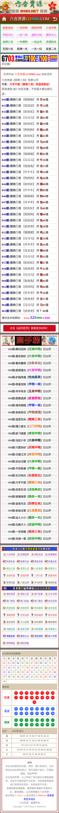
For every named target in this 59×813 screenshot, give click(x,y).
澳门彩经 (24, 601)
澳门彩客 (38, 594)
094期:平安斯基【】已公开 (29, 468)
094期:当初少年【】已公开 (29, 440)
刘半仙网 (24, 615)
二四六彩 (38, 575)
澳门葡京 (38, 601)
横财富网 (52, 622)
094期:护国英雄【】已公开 (29, 377)
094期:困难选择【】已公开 (29, 398)
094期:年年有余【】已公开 (29, 391)
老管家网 (24, 608)
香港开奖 (52, 575)
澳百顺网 (38, 636)
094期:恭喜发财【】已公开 (29, 384)
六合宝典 (38, 568)
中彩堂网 (38, 629)
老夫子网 (24, 629)
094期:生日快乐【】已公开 (29, 475)
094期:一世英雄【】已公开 (29, 531)
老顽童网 (38, 608)
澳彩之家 (24, 594)
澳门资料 (10, 601)
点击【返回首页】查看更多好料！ (29, 328)
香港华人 (52, 568)
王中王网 (52, 594)
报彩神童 (24, 643)
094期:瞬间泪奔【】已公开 (29, 349)
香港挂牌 (24, 554)
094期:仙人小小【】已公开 (29, 517)
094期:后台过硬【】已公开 (29, 461)
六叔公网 (24, 582)
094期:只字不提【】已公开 (29, 482)
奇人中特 (52, 636)
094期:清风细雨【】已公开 (29, 405)
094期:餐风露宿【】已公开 (29, 363)
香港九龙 (24, 568)
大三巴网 (24, 622)
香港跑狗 (52, 554)
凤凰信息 (52, 561)
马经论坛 (10, 629)
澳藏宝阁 (10, 636)
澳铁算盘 (10, 643)
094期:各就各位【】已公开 (29, 412)
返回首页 (4, 18)
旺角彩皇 (10, 561)
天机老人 (52, 629)
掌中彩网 (52, 615)
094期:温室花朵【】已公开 (29, 419)
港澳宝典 (10, 608)
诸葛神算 (10, 615)
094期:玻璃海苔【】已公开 (29, 496)
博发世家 (38, 561)
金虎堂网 (10, 622)
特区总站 (38, 554)
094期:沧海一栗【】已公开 (29, 538)
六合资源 (10, 554)
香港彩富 (52, 582)
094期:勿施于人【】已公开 (29, 524)
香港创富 (10, 582)
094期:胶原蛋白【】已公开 (29, 370)
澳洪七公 (24, 636)
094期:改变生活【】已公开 (29, 489)
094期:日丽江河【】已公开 (29, 454)
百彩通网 (38, 622)
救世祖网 (38, 615)
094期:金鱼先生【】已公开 (29, 503)
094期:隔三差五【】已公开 (29, 426)
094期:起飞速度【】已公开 (29, 433)
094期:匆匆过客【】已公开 (29, 510)
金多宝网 (52, 608)
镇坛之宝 (10, 568)
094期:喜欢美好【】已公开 (29, 356)
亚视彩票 (24, 575)
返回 (54, 18)
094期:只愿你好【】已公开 (29, 447)
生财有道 (10, 575)
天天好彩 (38, 582)
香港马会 (24, 561)
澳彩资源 (10, 594)
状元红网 (52, 601)
